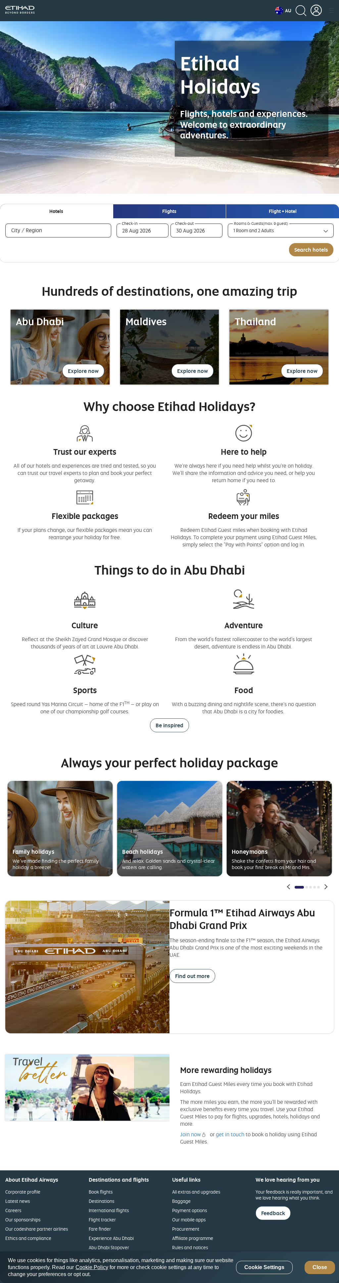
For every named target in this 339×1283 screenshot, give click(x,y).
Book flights (101, 1192)
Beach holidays (142, 851)
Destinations (101, 1201)
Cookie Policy (91, 1267)
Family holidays (34, 851)
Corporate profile (22, 1192)
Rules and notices (190, 1247)
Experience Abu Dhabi (111, 1238)
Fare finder (100, 1229)
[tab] (56, 211)
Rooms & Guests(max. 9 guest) (261, 223)
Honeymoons (249, 851)
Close (320, 1267)
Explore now (83, 371)
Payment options (189, 1210)
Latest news (17, 1201)
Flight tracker (102, 1219)
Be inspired (169, 725)
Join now (190, 1134)
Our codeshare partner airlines (36, 1229)
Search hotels (311, 249)
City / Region (36, 230)
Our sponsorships (22, 1219)
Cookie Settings (264, 1267)
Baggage (181, 1201)
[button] (283, 11)
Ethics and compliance (28, 1238)
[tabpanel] (169, 240)
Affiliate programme (192, 1238)
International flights (109, 1210)
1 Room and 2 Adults (253, 230)
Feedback (273, 1213)
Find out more (192, 976)
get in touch (230, 1134)
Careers (13, 1210)
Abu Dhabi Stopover (109, 1247)
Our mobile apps (189, 1219)
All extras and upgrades (196, 1192)
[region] (169, 1267)
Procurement (185, 1229)
